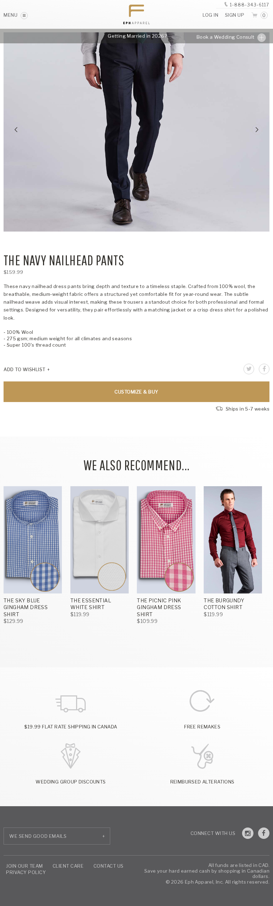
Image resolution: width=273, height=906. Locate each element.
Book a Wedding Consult (226, 37)
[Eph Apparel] (136, 14)
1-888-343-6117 (249, 4)
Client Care (68, 866)
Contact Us (108, 866)
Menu (11, 15)
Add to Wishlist (25, 369)
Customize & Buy (136, 392)
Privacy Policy (26, 872)
